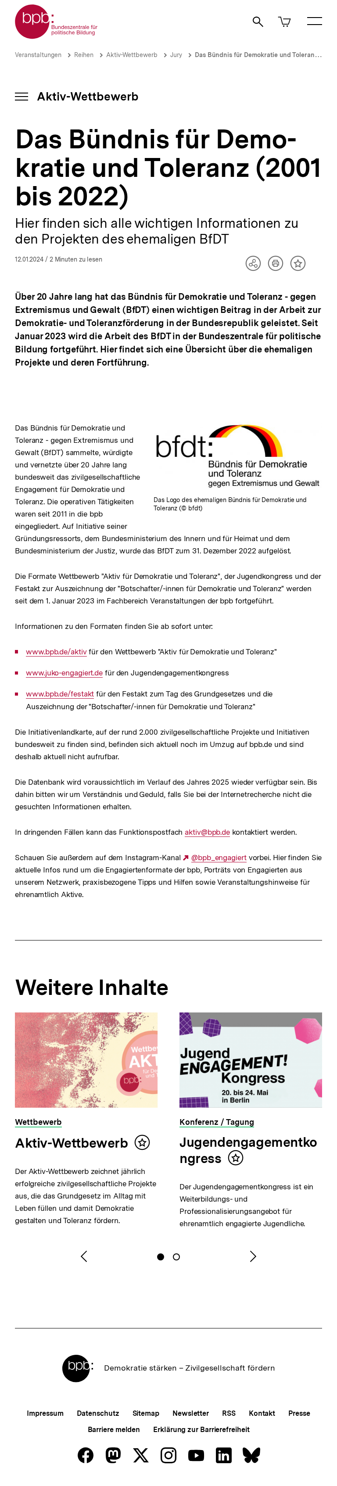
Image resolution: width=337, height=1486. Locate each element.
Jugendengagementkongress (248, 1150)
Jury (176, 54)
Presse (299, 1413)
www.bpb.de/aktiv (56, 652)
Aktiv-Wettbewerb (132, 54)
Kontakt (262, 1413)
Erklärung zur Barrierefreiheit (201, 1429)
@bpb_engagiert (219, 857)
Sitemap (146, 1413)
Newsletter (190, 1413)
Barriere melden (114, 1429)
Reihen (83, 54)
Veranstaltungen (38, 54)
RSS (229, 1413)
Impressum (45, 1413)
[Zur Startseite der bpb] (56, 36)
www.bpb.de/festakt (60, 694)
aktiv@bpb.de (207, 832)
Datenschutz (98, 1413)
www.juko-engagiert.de (64, 673)
